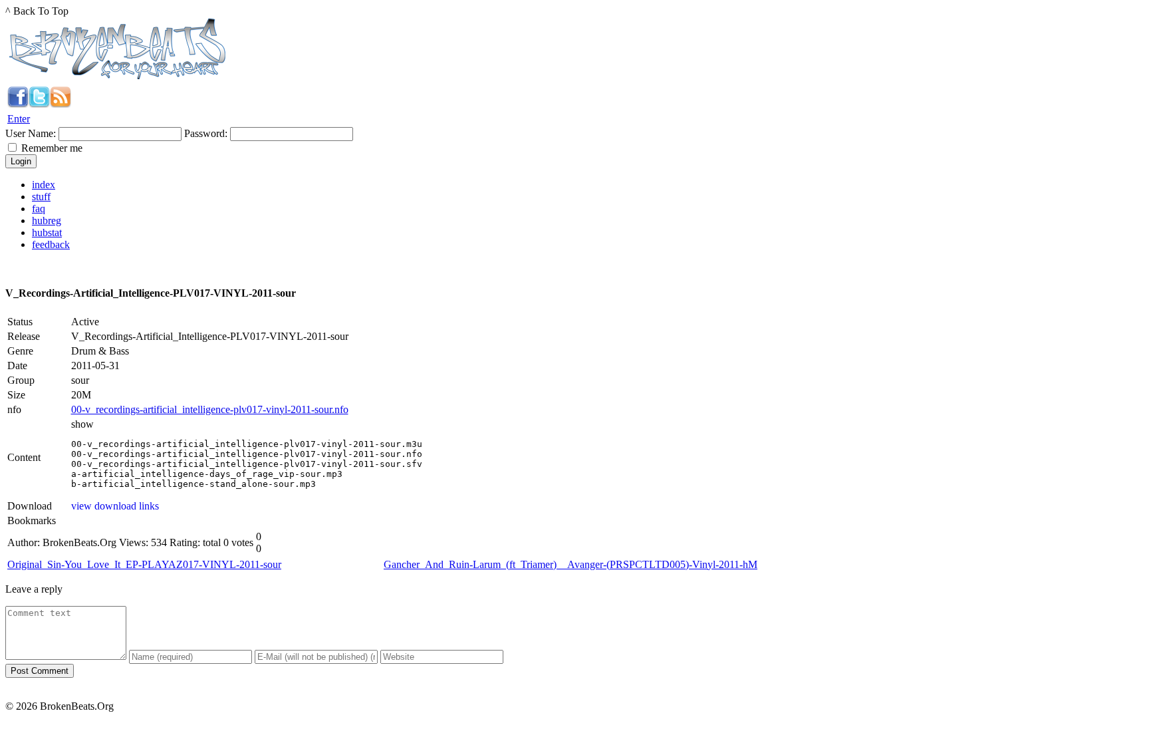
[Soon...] (18, 104)
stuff (41, 196)
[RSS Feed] (60, 104)
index (43, 184)
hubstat (47, 232)
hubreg (46, 220)
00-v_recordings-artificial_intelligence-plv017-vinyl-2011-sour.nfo (209, 409)
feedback (51, 244)
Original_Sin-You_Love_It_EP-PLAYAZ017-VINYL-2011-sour (144, 564)
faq (38, 208)
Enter (18, 118)
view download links (115, 506)
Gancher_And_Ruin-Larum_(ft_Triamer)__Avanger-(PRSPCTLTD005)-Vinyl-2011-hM (570, 564)
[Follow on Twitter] (39, 104)
